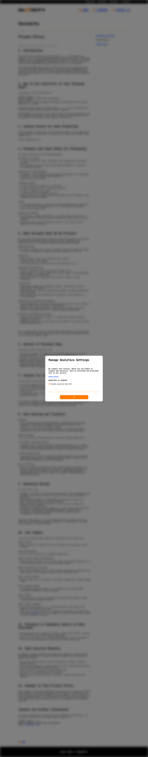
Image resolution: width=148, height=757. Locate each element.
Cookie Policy (53, 376)
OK (74, 397)
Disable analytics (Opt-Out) (61, 384)
